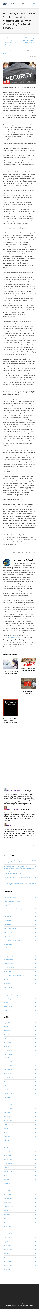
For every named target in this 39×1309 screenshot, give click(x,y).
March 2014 (7, 1261)
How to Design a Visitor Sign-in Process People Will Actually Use (19, 861)
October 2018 (8, 1128)
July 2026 (7, 1027)
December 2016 (8, 1207)
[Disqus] (19, 758)
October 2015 (8, 1238)
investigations (8, 944)
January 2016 (8, 1234)
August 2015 (7, 1242)
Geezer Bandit (8, 925)
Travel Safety (8, 1007)
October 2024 (8, 1070)
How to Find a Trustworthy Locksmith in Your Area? (18, 878)
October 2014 (8, 1253)
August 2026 (7, 1023)
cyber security (8, 921)
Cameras (6, 913)
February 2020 (8, 1105)
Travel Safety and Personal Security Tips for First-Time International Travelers (19, 873)
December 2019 (8, 1109)
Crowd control (8, 917)
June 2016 (7, 1218)
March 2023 (7, 1074)
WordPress (9, 1305)
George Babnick (14, 51)
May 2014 (6, 1257)
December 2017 (8, 1167)
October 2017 (8, 1171)
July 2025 (7, 1058)
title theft (6, 1003)
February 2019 (8, 1121)
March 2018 (7, 1156)
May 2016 (6, 1222)
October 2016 (8, 1210)
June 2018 (7, 1144)
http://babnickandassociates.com (13, 637)
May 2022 (6, 1081)
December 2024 (8, 1066)
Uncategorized (8, 1011)
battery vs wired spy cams (12, 901)
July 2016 (7, 1214)
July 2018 (7, 1140)
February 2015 (8, 1250)
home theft (7, 936)
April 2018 (7, 1152)
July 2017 (7, 1179)
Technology (7, 999)
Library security (8, 956)
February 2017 (8, 1199)
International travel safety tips (13, 940)
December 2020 (8, 1101)
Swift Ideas (25, 1303)
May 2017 (6, 1187)
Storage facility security (11, 995)
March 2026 (7, 1042)
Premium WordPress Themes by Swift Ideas (22, 1305)
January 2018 (8, 1164)
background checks (10, 897)
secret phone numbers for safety (14, 975)
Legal (5, 952)
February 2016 (8, 1230)
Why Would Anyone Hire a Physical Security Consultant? (10, 720)
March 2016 (7, 1226)
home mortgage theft (10, 928)
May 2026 (6, 1035)
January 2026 (8, 1046)
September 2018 (9, 1132)
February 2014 (8, 1265)
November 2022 (8, 1078)
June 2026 (7, 1031)
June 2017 (7, 1183)
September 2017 (9, 1175)
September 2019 (9, 1117)
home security (8, 932)
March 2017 (7, 1195)
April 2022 (7, 1085)
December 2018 (8, 1124)
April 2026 (7, 1038)
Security (5, 53)
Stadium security (9, 987)
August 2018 (7, 1136)
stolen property (8, 991)
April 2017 (7, 1191)
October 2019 (8, 1113)
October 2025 (8, 1054)
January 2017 (8, 1203)
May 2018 (6, 1148)
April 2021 (7, 1097)
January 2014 (8, 1269)
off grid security (8, 960)
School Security (8, 971)
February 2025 (8, 1062)
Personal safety (8, 964)
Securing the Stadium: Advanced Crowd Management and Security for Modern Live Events (19, 867)
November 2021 (8, 1089)
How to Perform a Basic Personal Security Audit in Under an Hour (19, 884)
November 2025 (8, 1050)
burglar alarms (8, 905)
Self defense (7, 983)
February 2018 (8, 1160)
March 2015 (7, 1246)
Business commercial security (13, 909)
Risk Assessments (9, 968)
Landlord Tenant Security (11, 948)
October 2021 (8, 1093)
